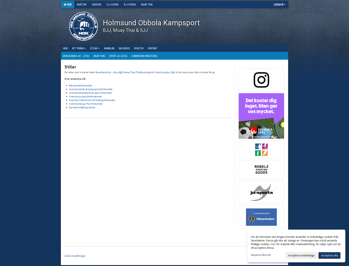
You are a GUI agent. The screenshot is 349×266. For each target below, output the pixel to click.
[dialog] (296, 246)
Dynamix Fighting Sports (82, 107)
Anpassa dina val (260, 255)
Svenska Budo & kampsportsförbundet (90, 89)
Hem (68, 4)
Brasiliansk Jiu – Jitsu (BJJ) (109, 72)
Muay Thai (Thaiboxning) (136, 72)
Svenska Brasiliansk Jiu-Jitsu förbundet (90, 92)
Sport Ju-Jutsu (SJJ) (164, 72)
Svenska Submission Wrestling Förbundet (92, 100)
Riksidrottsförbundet (80, 85)
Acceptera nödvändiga (301, 255)
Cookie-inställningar (75, 255)
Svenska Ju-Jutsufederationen (85, 96)
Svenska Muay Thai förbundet (86, 103)
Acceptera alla (329, 255)
